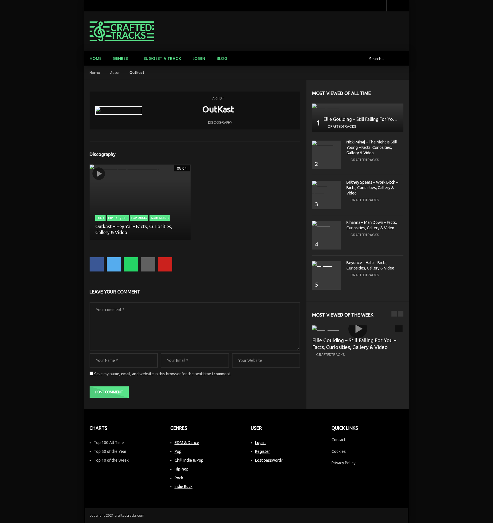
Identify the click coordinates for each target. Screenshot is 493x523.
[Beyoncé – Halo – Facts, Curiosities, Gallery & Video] (326, 264)
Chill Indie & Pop (189, 460)
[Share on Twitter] (114, 264)
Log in (260, 442)
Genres (120, 58)
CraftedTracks (342, 126)
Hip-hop (182, 469)
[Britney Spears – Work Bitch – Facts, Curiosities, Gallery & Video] (326, 188)
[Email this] (148, 264)
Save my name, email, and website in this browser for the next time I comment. (162, 374)
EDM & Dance (187, 442)
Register (262, 451)
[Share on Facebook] (97, 264)
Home (95, 58)
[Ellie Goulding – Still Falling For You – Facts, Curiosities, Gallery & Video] (357, 107)
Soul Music (160, 218)
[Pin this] (165, 264)
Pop (178, 451)
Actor (115, 72)
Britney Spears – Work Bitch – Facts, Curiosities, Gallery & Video (372, 187)
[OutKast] (119, 110)
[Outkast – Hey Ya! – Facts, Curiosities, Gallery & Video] (140, 202)
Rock (179, 478)
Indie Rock (184, 486)
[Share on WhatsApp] (131, 264)
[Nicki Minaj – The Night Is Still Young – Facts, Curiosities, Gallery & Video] (326, 144)
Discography (220, 122)
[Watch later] (380, 5)
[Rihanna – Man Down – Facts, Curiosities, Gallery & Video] (326, 224)
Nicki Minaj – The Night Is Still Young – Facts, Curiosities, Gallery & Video (371, 147)
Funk (100, 218)
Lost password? (269, 460)
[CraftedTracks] (122, 31)
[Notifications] (392, 5)
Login (199, 58)
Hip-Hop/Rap (117, 218)
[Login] (403, 5)
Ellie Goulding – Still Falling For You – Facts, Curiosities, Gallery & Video (396, 119)
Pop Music (139, 218)
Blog (222, 58)
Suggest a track (162, 58)
